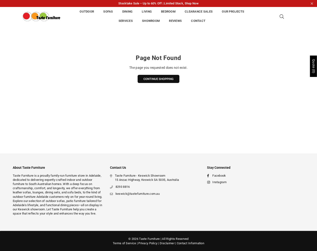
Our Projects (233, 11)
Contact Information (190, 243)
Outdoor (87, 11)
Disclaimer (167, 243)
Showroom (151, 21)
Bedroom (168, 11)
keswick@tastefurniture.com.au (138, 193)
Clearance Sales (199, 11)
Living (147, 11)
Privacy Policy (147, 243)
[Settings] (290, 16)
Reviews (175, 21)
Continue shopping (158, 79)
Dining (127, 11)
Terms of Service (124, 243)
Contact (198, 21)
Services (126, 21)
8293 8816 (123, 186)
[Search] (282, 16)
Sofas (108, 11)
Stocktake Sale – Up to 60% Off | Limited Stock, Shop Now (158, 3)
